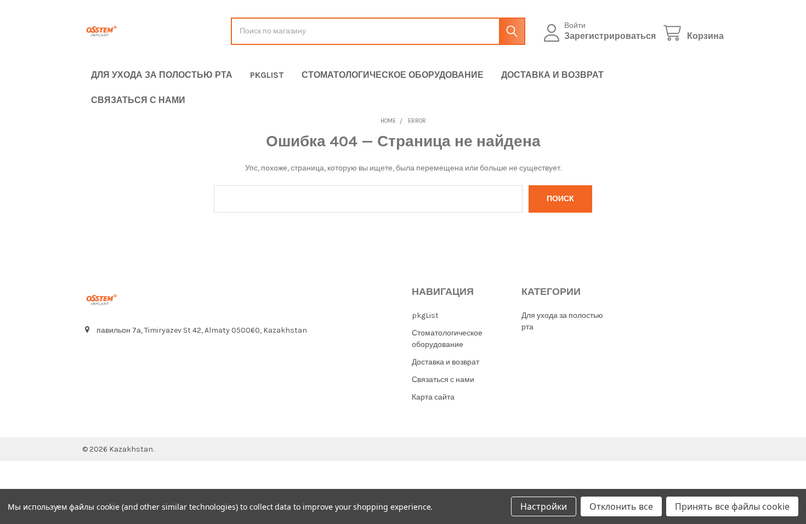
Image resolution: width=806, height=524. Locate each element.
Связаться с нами (138, 100)
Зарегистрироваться (610, 36)
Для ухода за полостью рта (161, 75)
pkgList (267, 75)
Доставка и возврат (552, 75)
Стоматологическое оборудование (393, 75)
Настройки (543, 506)
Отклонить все (621, 506)
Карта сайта (433, 397)
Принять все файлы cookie (732, 506)
